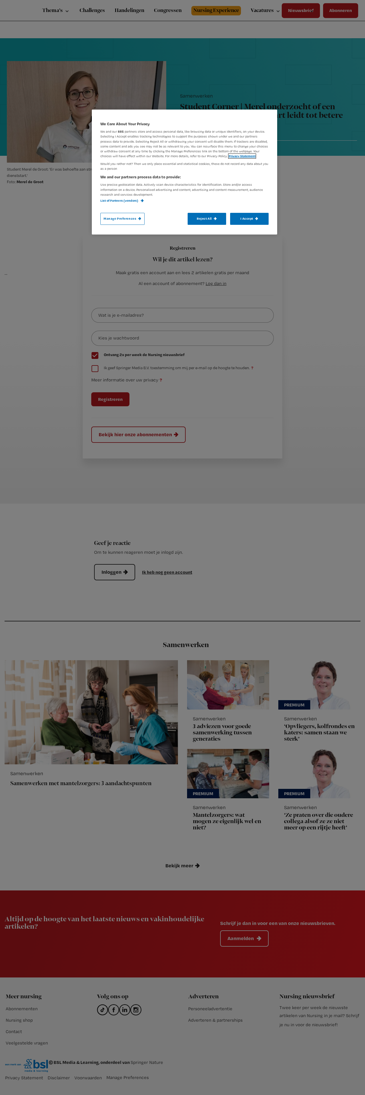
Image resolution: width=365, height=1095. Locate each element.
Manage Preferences (120, 219)
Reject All (204, 219)
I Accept (246, 219)
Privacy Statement (242, 156)
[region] (184, 172)
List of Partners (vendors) (119, 201)
